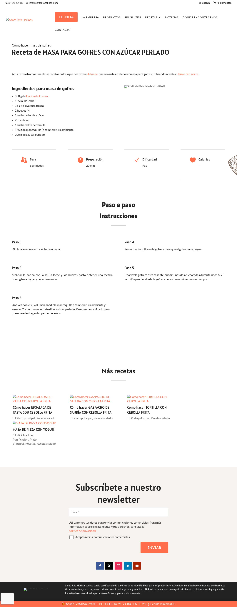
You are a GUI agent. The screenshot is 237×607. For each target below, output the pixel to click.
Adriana (92, 74)
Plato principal (25, 418)
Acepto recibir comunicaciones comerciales (102, 537)
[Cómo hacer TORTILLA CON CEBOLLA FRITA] (149, 399)
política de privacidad (82, 530)
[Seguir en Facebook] (100, 566)
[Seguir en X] (109, 566)
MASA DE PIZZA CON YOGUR (33, 429)
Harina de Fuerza (187, 74)
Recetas (30, 443)
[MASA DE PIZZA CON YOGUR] (35, 423)
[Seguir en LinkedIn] (128, 566)
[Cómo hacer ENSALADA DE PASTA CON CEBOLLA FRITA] (35, 399)
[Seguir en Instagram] (118, 566)
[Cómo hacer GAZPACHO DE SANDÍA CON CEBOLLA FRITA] (92, 399)
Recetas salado (45, 418)
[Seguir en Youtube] (137, 566)
